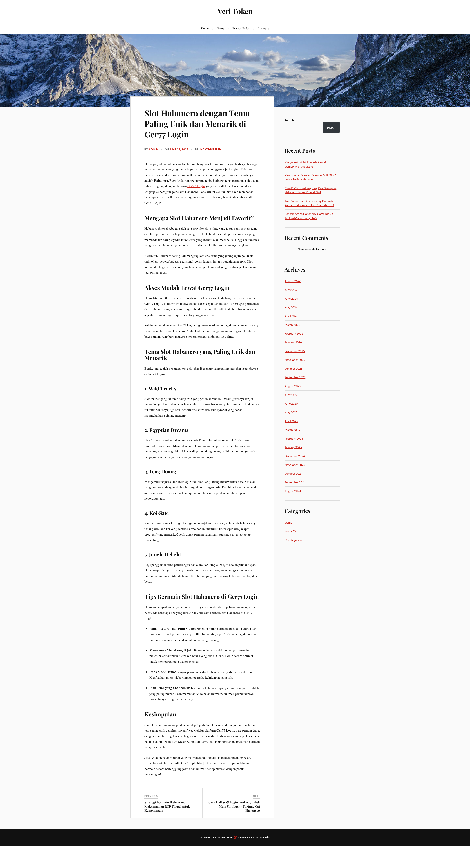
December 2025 (295, 351)
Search (289, 120)
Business (263, 28)
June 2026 (291, 298)
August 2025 (293, 386)
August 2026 (293, 281)
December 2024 (295, 456)
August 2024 (293, 491)
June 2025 (291, 403)
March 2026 (292, 324)
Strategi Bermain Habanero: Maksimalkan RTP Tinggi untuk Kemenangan (167, 806)
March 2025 (292, 429)
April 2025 (291, 421)
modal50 (290, 531)
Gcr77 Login (196, 186)
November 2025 (295, 359)
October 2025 (293, 368)
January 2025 (293, 447)
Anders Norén (260, 837)
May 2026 (291, 307)
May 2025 (291, 412)
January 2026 (293, 342)
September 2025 (295, 377)
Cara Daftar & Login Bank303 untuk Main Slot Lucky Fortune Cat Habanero (234, 806)
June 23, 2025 (179, 149)
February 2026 (294, 333)
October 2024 (293, 473)
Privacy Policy (241, 28)
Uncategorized (210, 149)
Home (205, 28)
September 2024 (295, 482)
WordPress (224, 837)
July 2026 (291, 289)
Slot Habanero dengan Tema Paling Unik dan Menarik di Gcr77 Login (197, 123)
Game (220, 28)
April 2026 (291, 316)
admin (153, 149)
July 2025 (291, 394)
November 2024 (295, 464)
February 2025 (294, 438)
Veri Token (235, 11)
